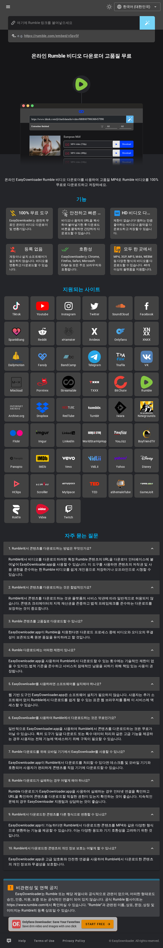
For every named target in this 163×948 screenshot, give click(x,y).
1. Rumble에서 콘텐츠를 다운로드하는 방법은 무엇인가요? (49, 548)
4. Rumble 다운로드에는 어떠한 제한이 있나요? (41, 650)
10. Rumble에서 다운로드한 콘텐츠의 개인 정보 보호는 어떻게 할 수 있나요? (62, 848)
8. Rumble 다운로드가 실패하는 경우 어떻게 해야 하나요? (49, 780)
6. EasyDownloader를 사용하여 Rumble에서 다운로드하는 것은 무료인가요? (62, 718)
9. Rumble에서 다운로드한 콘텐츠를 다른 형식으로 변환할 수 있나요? (57, 814)
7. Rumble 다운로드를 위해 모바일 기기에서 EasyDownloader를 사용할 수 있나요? (66, 752)
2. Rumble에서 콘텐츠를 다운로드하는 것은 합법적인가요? (49, 587)
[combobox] (137, 7)
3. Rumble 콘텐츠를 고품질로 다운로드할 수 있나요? (45, 621)
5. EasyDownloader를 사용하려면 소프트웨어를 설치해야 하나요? (54, 684)
